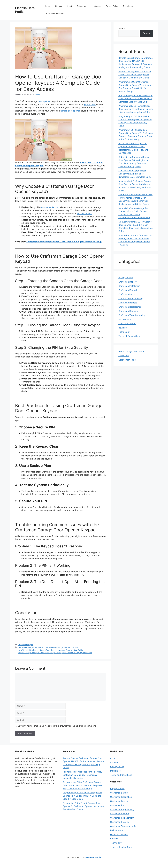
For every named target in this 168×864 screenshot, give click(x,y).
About (69, 6)
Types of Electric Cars (129, 336)
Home (47, 6)
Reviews (122, 328)
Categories (81, 6)
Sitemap (58, 6)
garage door (90, 104)
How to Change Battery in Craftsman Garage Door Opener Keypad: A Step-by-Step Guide (55, 653)
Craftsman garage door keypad (31, 647)
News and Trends (127, 323)
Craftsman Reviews (128, 311)
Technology (124, 332)
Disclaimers (128, 6)
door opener (44, 101)
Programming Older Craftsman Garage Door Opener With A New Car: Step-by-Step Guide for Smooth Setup (82, 785)
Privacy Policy (112, 6)
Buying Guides (125, 277)
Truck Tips (123, 355)
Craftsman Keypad (25, 645)
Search (121, 28)
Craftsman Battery (127, 282)
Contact (97, 6)
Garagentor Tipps (127, 360)
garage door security (69, 647)
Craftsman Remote (127, 302)
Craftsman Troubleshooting (131, 315)
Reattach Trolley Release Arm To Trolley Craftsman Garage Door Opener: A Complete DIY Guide (134, 74)
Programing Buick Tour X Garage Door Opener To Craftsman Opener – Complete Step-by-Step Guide (135, 109)
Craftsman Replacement (130, 307)
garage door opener (70, 111)
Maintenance (124, 319)
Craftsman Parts (126, 294)
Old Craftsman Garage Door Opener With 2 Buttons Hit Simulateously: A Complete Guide (135, 173)
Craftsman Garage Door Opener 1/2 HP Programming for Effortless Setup (64, 241)
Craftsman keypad (50, 207)
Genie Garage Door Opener (131, 351)
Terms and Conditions (54, 13)
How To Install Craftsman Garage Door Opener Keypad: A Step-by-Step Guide (50, 650)
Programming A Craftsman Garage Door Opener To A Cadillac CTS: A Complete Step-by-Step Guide (135, 98)
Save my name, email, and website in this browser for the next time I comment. (57, 726)
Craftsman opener (52, 647)
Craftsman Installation (129, 286)
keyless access (84, 213)
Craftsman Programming (130, 298)
